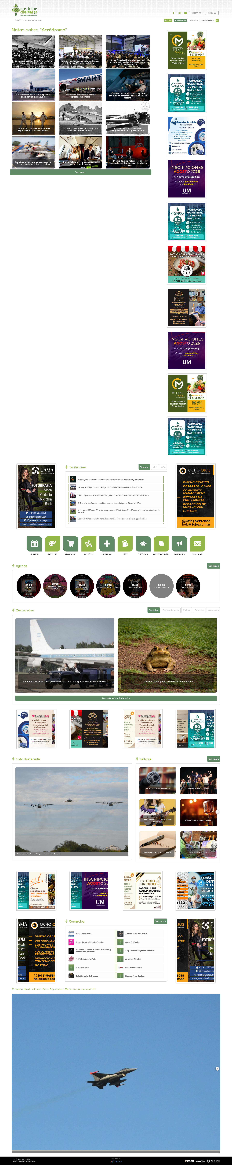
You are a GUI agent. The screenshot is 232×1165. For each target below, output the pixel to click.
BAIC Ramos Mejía (133, 967)
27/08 (28, 586)
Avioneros (213, 610)
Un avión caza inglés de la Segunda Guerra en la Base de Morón (80, 129)
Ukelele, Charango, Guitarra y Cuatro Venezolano (157, 820)
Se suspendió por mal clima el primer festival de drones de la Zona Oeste (110, 487)
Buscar (195, 13)
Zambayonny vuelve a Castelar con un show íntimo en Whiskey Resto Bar (111, 479)
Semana (144, 467)
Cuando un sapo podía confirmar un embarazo (167, 681)
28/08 (55, 586)
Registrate (181, 20)
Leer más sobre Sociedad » (116, 698)
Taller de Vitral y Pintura (198, 852)
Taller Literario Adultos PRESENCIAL (157, 852)
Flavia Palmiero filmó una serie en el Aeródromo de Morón (80, 163)
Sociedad (154, 610)
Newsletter (194, 20)
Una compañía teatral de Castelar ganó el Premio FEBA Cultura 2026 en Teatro (113, 495)
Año (163, 467)
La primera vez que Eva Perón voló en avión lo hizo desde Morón (33, 62)
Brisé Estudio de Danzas (87, 976)
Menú (210, 13)
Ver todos (214, 565)
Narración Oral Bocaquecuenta (157, 788)
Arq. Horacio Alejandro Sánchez (139, 950)
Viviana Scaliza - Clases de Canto (198, 820)
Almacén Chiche (132, 942)
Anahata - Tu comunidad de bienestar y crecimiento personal (93, 950)
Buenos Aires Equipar (135, 976)
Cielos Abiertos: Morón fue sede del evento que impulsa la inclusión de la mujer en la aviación (127, 62)
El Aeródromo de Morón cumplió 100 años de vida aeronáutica (33, 95)
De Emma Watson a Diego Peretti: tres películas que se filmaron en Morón (64, 681)
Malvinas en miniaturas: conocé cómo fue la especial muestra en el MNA (33, 163)
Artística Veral (82, 967)
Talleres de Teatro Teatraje (198, 788)
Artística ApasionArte (86, 959)
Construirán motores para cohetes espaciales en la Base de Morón (33, 129)
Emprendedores (171, 610)
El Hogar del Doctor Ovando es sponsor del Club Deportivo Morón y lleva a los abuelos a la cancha (119, 510)
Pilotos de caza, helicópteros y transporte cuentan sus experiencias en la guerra (128, 163)
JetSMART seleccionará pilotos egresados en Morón (81, 95)
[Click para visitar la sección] (34, 543)
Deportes (199, 610)
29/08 (108, 586)
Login (169, 20)
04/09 (188, 586)
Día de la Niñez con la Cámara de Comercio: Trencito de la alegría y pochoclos (112, 518)
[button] (217, 812)
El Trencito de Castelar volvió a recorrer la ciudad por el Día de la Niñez (109, 503)
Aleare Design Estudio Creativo (90, 942)
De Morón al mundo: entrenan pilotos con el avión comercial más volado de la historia (128, 95)
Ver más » (80, 172)
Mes (155, 467)
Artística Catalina (133, 959)
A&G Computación (84, 933)
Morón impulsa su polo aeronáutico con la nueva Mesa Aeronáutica (81, 62)
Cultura (187, 610)
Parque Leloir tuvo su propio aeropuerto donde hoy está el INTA (128, 129)
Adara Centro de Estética (136, 933)
